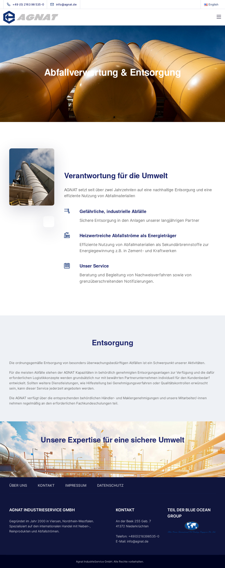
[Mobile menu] (219, 17)
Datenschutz (110, 485)
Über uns (18, 485)
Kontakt (46, 485)
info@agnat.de (137, 541)
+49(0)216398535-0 (143, 536)
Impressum (75, 485)
